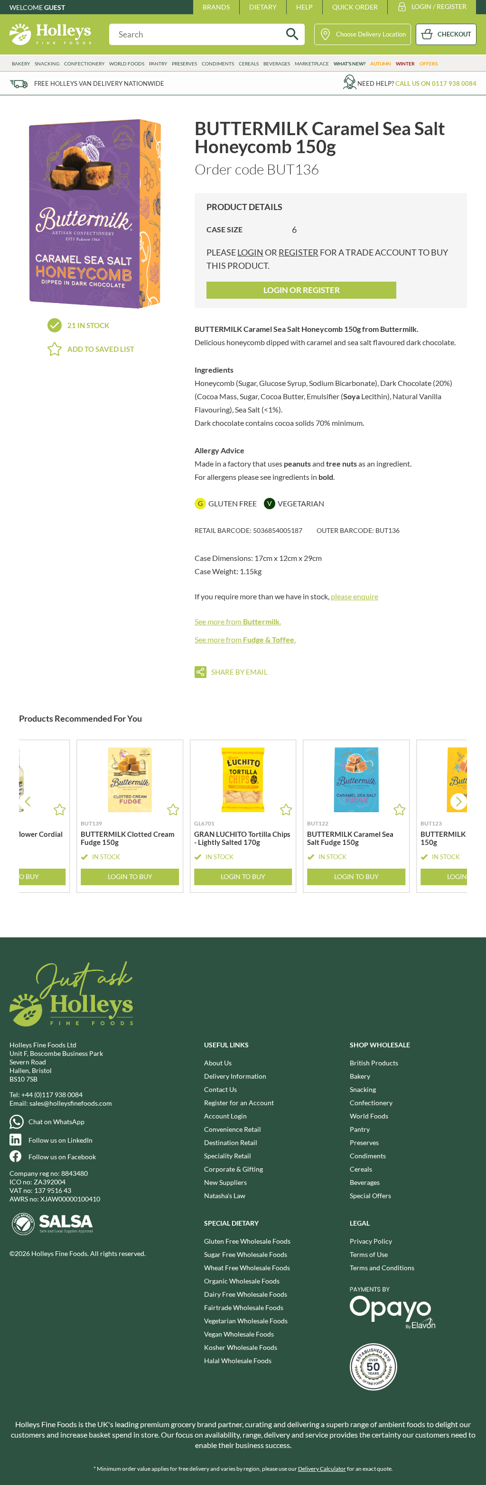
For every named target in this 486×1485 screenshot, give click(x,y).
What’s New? (349, 63)
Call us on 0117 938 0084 (436, 83)
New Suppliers (225, 1182)
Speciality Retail (227, 1156)
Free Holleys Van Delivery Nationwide (99, 83)
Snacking (363, 1089)
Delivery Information (235, 1076)
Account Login (225, 1116)
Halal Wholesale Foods (237, 1361)
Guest (54, 7)
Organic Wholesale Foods (242, 1281)
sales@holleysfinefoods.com (70, 1103)
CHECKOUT (454, 34)
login (250, 252)
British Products (374, 1063)
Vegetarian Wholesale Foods (246, 1321)
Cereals (361, 1169)
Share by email (239, 672)
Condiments (368, 1156)
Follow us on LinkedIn (60, 1140)
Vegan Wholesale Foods (239, 1334)
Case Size (224, 229)
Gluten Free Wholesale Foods (247, 1241)
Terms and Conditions (382, 1268)
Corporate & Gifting (233, 1169)
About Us (218, 1063)
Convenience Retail (232, 1129)
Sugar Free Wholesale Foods (245, 1254)
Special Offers (370, 1196)
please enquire (354, 596)
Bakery (360, 1076)
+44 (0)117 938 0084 (52, 1095)
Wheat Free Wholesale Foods (247, 1268)
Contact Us (220, 1089)
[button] (458, 801)
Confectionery (371, 1103)
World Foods (369, 1116)
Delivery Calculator (322, 1468)
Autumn (380, 63)
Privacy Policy (371, 1241)
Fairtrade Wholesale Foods (243, 1307)
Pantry (360, 1129)
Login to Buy (130, 876)
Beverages (365, 1182)
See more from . (238, 621)
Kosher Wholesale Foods (240, 1347)
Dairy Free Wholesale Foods (245, 1294)
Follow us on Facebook (62, 1157)
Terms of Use (369, 1254)
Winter (405, 63)
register (298, 252)
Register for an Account (239, 1103)
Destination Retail (230, 1142)
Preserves (364, 1142)
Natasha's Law (224, 1196)
